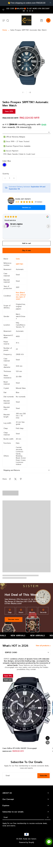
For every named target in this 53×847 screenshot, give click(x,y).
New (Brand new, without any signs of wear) (21, 295)
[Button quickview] (48, 738)
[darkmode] (48, 20)
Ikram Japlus (16, 224)
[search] (7, 20)
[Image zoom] (26, 61)
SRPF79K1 (19, 264)
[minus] (5, 178)
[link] (50, 645)
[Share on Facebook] (10, 479)
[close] (50, 2)
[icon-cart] (41, 20)
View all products (42, 646)
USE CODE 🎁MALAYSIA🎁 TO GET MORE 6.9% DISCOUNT (28, 9)
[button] (26, 243)
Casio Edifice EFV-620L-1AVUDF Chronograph (19, 748)
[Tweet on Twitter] (15, 479)
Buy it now (26, 250)
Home (4, 30)
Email (8, 776)
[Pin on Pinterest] (21, 479)
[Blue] (4, 164)
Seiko (18, 259)
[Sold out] (48, 742)
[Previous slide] (23, 92)
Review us (26, 207)
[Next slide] (30, 92)
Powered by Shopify (26, 842)
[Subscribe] (48, 817)
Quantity (5, 173)
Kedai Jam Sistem (23, 199)
